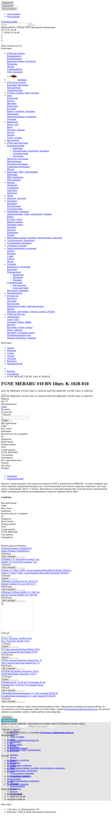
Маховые (17, 280)
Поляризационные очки (19, 335)
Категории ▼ (9, 720)
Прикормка (12, 232)
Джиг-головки (31, 93)
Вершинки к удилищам (18, 266)
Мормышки (13, 114)
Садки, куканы (14, 137)
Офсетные (12, 190)
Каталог (5, 755)
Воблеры (22, 79)
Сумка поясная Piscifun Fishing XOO (19, 652)
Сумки (10, 256)
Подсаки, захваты (16, 129)
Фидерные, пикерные (18, 290)
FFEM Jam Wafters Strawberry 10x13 (18, 674)
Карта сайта (13, 750)
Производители (15, 363)
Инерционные (14, 161)
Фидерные (18, 156)
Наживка (11, 227)
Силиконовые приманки (19, 243)
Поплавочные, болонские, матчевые (31, 151)
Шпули (10, 169)
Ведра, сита (13, 124)
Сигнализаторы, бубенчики (20, 240)
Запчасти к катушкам (17, 158)
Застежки (11, 301)
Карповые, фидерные (17, 85)
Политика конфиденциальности (23, 740)
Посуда (10, 132)
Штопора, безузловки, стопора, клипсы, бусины (31, 311)
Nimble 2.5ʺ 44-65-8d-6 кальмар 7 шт (19, 562)
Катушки (11, 108)
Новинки (11, 350)
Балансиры (12, 98)
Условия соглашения (17, 748)
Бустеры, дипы (14, 219)
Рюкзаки (11, 253)
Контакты (12, 361)
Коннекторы (13, 303)
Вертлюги (12, 298)
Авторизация (13, 14)
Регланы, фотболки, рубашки (21, 338)
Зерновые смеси (15, 224)
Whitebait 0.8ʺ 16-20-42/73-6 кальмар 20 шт (22, 685)
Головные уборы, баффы (19, 322)
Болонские (18, 274)
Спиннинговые (14, 90)
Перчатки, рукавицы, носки (21, 332)
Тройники (12, 193)
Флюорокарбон (14, 293)
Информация (7, 735)
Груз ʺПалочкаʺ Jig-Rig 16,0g (15, 641)
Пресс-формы (14, 180)
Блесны (21, 53)
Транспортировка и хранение (21, 116)
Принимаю (7, 717)
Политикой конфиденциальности (81, 709)
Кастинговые (19, 285)
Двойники (12, 185)
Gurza (4, 406)
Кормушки (12, 174)
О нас (10, 743)
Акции (10, 348)
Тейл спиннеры (14, 72)
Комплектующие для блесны (21, 61)
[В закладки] (2, 394)
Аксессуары (13, 319)
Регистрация (13, 16)
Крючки (11, 182)
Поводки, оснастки (16, 198)
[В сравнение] (5, 394)
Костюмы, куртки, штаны (20, 327)
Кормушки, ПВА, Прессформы (22, 172)
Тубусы (10, 259)
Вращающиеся (14, 56)
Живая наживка (15, 222)
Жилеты (11, 324)
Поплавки (12, 201)
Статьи (10, 353)
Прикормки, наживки (18, 211)
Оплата (10, 355)
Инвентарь (12, 106)
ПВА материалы (15, 177)
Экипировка (13, 317)
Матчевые (18, 277)
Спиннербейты (14, 69)
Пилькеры (12, 64)
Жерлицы (11, 103)
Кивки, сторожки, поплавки (21, 111)
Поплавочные (14, 87)
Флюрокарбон (14, 779)
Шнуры (21, 314)
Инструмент (13, 140)
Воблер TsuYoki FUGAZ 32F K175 (18, 584)
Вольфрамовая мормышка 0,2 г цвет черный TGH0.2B (28, 696)
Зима (9, 95)
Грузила (21, 82)
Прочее (10, 66)
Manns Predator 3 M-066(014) (15, 551)
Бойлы (10, 216)
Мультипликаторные (17, 164)
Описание (12, 476)
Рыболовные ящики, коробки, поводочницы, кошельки (34, 238)
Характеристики (15, 478)
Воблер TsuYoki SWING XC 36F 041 (19, 595)
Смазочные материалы (18, 166)
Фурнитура (12, 295)
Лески (10, 195)
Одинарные (13, 187)
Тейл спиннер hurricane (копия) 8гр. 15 (20, 663)
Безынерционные (15, 145)
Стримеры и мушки (17, 245)
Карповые (18, 148)
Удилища (11, 119)
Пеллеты (11, 230)
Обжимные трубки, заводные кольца (25, 306)
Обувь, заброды (14, 330)
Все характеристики (11, 460)
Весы (9, 127)
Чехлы (10, 261)
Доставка (11, 358)
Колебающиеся (14, 58)
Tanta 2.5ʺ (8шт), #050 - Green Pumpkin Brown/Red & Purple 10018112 (35, 573)
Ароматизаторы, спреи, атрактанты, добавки (29, 214)
